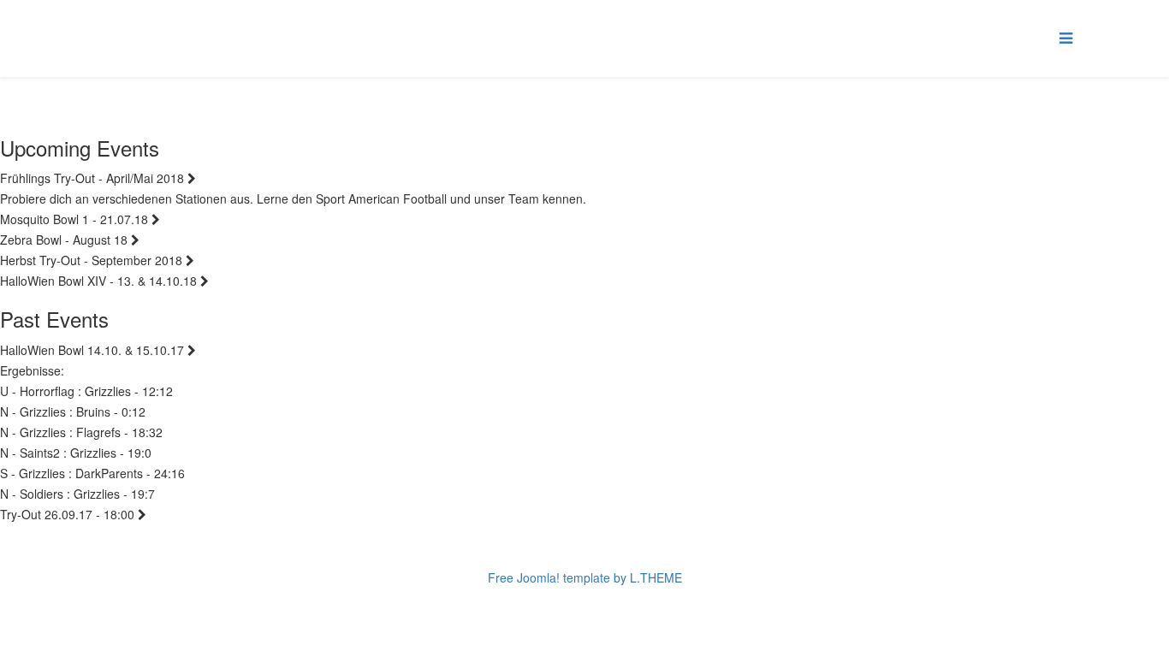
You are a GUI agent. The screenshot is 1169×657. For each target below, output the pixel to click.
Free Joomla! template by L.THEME (585, 577)
